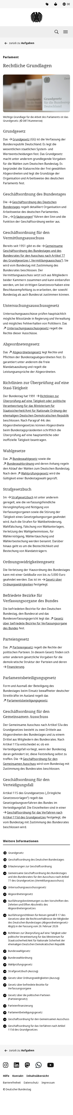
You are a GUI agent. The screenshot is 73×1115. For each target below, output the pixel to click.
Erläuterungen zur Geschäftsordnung (30, 866)
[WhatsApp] (39, 1065)
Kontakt (17, 1076)
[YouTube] (50, 1065)
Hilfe (6, 1076)
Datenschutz (31, 1082)
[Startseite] (36, 17)
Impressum (48, 1082)
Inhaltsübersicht (37, 1076)
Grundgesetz (16, 853)
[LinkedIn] (16, 1065)
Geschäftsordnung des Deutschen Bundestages (36, 859)
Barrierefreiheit (12, 1082)
